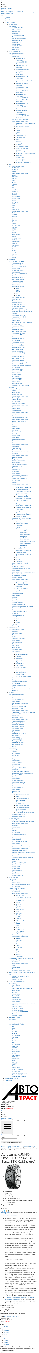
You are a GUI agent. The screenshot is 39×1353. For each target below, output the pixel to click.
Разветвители (20, 663)
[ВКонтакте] (3, 1210)
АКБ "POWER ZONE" (18, 36)
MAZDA (14, 243)
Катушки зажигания (18, 687)
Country (14, 258)
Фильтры (20, 483)
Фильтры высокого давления (24, 504)
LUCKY (16, 1054)
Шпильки (18, 150)
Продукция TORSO (17, 780)
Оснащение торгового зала (20, 976)
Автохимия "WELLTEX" (19, 277)
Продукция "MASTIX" (18, 271)
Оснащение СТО (17, 979)
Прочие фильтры (21, 516)
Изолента (18, 940)
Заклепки (18, 938)
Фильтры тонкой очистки (23, 591)
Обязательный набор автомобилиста (22, 799)
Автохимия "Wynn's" (18, 279)
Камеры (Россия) (21, 135)
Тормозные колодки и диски (20, 476)
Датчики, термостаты (18, 461)
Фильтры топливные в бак (23, 508)
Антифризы (20, 962)
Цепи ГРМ (23, 538)
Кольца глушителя (17, 829)
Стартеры (15, 631)
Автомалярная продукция (16, 1023)
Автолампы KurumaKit (18, 742)
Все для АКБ (16, 646)
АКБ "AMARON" (16, 43)
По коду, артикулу (19, 1120)
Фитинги (14, 624)
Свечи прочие (16, 1014)
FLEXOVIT (15, 1032)
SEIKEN (18, 619)
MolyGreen (20, 210)
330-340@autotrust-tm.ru (11, 1316)
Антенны (18, 653)
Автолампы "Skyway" (20, 718)
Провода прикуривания (19, 838)
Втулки (16, 391)
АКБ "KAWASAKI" (17, 40)
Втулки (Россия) (17, 574)
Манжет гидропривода (22, 524)
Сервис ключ (19, 929)
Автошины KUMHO (21, 59)
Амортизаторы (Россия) (19, 575)
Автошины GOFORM (22, 104)
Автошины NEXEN (21, 63)
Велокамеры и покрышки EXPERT (26, 153)
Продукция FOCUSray (18, 782)
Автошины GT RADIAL (22, 70)
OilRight (14, 214)
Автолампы (16, 697)
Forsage (18, 906)
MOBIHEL (16, 1057)
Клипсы (19, 943)
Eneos (14, 200)
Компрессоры (16, 873)
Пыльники (20, 431)
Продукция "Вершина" (18, 304)
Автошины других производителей (26, 81)
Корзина (3, 1)
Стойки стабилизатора (19, 421)
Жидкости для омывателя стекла (22, 311)
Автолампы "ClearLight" (19, 707)
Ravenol (14, 216)
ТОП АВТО (15, 978)
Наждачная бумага (17, 1070)
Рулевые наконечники (20, 404)
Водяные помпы (17, 457)
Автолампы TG (16, 736)
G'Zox (17, 290)
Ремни (23, 528)
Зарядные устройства (18, 639)
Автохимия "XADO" (17, 281)
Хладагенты (15, 376)
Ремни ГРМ (23, 531)
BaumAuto (19, 913)
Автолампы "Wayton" (18, 726)
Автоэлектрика (16, 628)
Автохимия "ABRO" (20, 264)
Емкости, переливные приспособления (23, 852)
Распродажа (8, 19)
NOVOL (14, 1041)
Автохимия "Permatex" (18, 333)
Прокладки (16, 472)
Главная (3, 1146)
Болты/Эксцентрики (18, 424)
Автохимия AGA (17, 380)
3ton (13, 180)
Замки (18, 796)
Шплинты (19, 955)
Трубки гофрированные (19, 685)
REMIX (16, 1043)
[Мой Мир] (8, 1210)
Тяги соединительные (18, 601)
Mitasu (20, 172)
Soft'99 (18, 292)
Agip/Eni (14, 184)
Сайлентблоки (20, 411)
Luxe (13, 206)
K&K (17, 617)
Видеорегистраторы (22, 654)
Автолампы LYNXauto (18, 744)
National (14, 213)
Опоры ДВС (15, 398)
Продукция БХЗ (20, 152)
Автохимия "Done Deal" (19, 317)
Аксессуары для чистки (19, 777)
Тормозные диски (17, 594)
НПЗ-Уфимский (16, 238)
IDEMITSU (15, 170)
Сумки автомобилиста (18, 816)
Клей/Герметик (16, 300)
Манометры (19, 143)
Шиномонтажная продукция (20, 120)
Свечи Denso (16, 986)
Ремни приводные (25, 535)
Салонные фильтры (23, 497)
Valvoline (14, 227)
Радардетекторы (21, 662)
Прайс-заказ (5, 13)
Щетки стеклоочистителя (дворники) (23, 822)
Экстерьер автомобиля (19, 785)
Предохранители (17, 634)
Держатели (15, 755)
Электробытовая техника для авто (22, 857)
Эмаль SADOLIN (17, 1075)
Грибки (18, 130)
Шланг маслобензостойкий (24, 555)
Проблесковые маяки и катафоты (22, 689)
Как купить (7, 1330)
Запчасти (16, 388)
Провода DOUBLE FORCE (20, 1012)
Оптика (14, 746)
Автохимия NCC (17, 372)
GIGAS (14, 175)
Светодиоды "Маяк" (18, 700)
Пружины (20, 454)
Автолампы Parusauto (18, 721)
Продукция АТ (16, 868)
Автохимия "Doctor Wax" (19, 315)
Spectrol (14, 220)
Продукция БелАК (17, 870)
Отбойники (15, 446)
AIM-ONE (15, 188)
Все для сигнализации (22, 805)
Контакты (6, 1344)
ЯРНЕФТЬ (15, 202)
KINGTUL (18, 904)
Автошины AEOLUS (21, 66)
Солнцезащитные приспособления (22, 773)
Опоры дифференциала (19, 611)
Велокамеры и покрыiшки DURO (25, 123)
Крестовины (15, 437)
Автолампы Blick (17, 739)
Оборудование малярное (19, 1073)
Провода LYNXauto (17, 1008)
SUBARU (14, 250)
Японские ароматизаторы (20, 882)
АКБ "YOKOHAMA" (17, 28)
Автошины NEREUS (21, 100)
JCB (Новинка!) (20, 931)
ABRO (14, 182)
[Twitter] (5, 1210)
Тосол (16, 966)
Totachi (16, 224)
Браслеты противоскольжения (25, 812)
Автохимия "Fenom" (18, 319)
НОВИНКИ (4, 12)
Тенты (14, 757)
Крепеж (18, 945)
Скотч (17, 949)
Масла (16, 165)
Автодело (20, 899)
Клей (17, 139)
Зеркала (14, 751)
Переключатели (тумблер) (20, 682)
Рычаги (16, 407)
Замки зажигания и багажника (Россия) (23, 572)
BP (13, 186)
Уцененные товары (14, 1018)
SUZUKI (14, 252)
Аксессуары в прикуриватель (24, 671)
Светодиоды (16, 730)
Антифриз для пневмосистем (21, 970)
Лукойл (14, 236)
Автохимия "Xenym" (18, 346)
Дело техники (23, 896)
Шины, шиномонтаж (16, 52)
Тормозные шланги (21, 552)
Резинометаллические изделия (21, 519)
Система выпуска (17, 602)
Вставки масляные (23, 494)
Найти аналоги (6, 1212)
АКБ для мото (16, 31)
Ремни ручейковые (25, 544)
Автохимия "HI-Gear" (18, 327)
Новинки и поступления (16, 1021)
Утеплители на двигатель (19, 845)
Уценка (7, 21)
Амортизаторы (20, 449)
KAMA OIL (16, 233)
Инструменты (20, 892)
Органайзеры (16, 766)
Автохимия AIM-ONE (18, 347)
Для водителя (16, 753)
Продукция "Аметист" (18, 356)
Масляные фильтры (23, 486)
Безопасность (16, 792)
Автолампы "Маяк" (17, 715)
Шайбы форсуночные (18, 604)
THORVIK (18, 918)
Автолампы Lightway (18, 724)
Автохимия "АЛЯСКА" (18, 297)
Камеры (18, 656)
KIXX (13, 204)
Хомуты (20, 952)
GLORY (14, 1064)
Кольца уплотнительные (23, 522)
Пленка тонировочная (18, 814)
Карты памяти (20, 665)
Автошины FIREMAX (22, 108)
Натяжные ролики (17, 467)
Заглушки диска (20, 159)
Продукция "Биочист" (18, 360)
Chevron (14, 193)
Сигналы (20, 802)
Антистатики (16, 859)
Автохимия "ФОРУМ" (18, 358)
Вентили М (20, 156)
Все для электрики (17, 680)
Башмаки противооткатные (24, 811)
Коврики (16, 759)
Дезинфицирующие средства (21, 362)
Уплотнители (19, 561)
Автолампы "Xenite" (18, 728)
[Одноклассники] (6, 1210)
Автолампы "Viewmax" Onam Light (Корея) (24, 712)
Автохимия (16, 260)
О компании (7, 1339)
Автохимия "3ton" (17, 284)
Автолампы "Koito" (20, 709)
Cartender (15, 191)
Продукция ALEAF (17, 369)
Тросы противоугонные (23, 807)
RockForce (19, 915)
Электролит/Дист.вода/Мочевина (22, 310)
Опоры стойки (16, 400)
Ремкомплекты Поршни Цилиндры (22, 607)
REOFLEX (15, 1046)
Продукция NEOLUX (18, 374)
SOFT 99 (16, 1050)
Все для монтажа (21, 673)
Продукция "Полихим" (18, 306)
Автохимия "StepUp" (18, 339)
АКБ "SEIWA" (16, 49)
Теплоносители (16, 969)
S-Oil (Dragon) (16, 197)
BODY (16, 1029)
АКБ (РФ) (15, 33)
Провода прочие (17, 1015)
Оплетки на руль (17, 763)
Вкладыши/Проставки (18, 440)
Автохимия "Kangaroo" (19, 267)
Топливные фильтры (23, 501)
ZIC (13, 231)
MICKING (15, 177)
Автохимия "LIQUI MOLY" (19, 331)
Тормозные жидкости (18, 344)
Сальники (23, 549)
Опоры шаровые (20, 395)
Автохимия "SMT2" (17, 336)
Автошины (16, 55)
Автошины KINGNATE (22, 117)
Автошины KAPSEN (21, 111)
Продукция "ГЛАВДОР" (19, 863)
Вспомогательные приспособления (22, 847)
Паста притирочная (18, 351)
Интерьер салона (17, 788)
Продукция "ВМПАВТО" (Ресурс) (21, 366)
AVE (13, 1026)
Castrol (14, 189)
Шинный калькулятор (27, 12)
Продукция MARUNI (22, 148)
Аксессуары (16, 749)
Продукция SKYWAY (18, 875)
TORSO (14, 1048)
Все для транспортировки (19, 842)
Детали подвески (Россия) (20, 564)
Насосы (16, 831)
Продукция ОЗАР (21, 668)
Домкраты (16, 826)
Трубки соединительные (19, 479)
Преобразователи (17, 643)
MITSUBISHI (16, 245)
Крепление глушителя (18, 610)
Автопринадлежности (16, 819)
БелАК (18, 917)
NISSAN (16, 248)
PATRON (18, 924)
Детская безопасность (22, 795)
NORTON (16, 1038)
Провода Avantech (17, 1010)
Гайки (17, 128)
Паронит (18, 559)
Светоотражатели (21, 809)
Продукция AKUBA (17, 775)
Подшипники (16, 469)
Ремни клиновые (27, 540)
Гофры (14, 861)
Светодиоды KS (16, 741)
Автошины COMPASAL (22, 84)
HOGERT (18, 911)
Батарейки (15, 690)
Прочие (18, 622)
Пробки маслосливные (19, 835)
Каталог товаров (10, 22)
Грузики (19, 133)
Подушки (16, 427)
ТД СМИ (18, 933)
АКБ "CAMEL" (16, 47)
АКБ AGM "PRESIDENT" (19, 39)
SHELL (14, 218)
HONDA (16, 240)
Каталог (6, 1326)
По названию (7, 1120)
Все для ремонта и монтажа (17, 889)
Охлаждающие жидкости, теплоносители (21, 959)
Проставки (15, 613)
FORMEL (16, 1034)
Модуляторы (19, 660)
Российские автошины (22, 73)
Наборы (18, 144)
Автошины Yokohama (22, 91)
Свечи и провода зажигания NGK (22, 989)
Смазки (14, 313)
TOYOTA (16, 255)
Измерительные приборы (19, 850)
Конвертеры (19, 658)
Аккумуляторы (13, 25)
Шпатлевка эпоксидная (19, 1076)
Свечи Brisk (16, 996)
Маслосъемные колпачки (19, 464)
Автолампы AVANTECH (19, 733)
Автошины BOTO (21, 114)
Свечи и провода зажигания (17, 982)
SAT (17, 620)
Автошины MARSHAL (22, 77)
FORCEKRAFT (20, 909)
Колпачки (18, 141)
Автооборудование (20, 855)
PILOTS (14, 195)
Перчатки (15, 769)
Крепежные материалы (20, 935)
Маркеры (16, 1066)
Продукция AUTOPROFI (19, 768)
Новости (6, 1340)
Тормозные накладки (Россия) (21, 569)
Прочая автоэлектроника (23, 676)
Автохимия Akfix (17, 302)
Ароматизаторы (13, 878)
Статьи (6, 1342)
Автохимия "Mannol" (18, 329)
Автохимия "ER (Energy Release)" (22, 323)
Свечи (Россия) (16, 1000)
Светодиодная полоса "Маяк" (21, 704)
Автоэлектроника (17, 650)
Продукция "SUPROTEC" (19, 275)
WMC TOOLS (20, 920)
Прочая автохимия (17, 308)
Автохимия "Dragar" (18, 349)
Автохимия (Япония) (18, 286)
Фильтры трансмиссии (23, 512)
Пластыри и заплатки (22, 146)
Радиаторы (15, 459)
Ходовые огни (16, 732)
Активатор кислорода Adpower (21, 385)
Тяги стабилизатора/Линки (20, 418)
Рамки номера (16, 839)
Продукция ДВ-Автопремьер (20, 771)
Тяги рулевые (20, 415)
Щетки (14, 636)
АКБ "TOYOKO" (16, 30)
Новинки (7, 17)
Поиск (11, 1142)
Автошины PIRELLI (21, 95)
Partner (18, 908)
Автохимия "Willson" (18, 342)
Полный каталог (11, 1146)
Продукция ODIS (17, 378)
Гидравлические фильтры (23, 514)
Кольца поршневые (18, 626)
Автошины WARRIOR (22, 98)
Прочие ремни (24, 547)
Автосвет (16, 693)
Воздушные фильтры (23, 490)
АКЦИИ (11, 13)
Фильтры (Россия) (20, 578)
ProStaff (18, 295)
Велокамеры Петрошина (23, 162)
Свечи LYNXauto (17, 1006)
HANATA (14, 179)
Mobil (13, 207)
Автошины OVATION (22, 88)
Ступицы (14, 599)
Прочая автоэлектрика (19, 678)
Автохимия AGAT (17, 383)
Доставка (6, 1332)
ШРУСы (14, 597)
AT (16, 922)
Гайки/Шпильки (16, 434)
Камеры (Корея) (20, 137)
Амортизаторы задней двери (20, 452)
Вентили (18, 125)
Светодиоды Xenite (18, 723)
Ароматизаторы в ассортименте (21, 885)
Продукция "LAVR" (17, 364)
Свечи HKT (16, 993)
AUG (17, 288)
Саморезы (19, 947)
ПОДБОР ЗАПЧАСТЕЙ (14, 12)
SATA (17, 927)
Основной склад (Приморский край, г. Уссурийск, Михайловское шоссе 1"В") (19, 1298)
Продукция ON (16, 865)
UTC (17, 294)
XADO (14, 229)
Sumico (14, 222)
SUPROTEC (15, 168)
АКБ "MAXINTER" (17, 46)
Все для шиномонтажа (22, 126)
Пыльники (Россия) (18, 566)
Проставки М (19, 161)
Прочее (20, 443)
